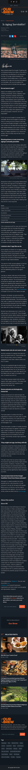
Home (3, 20)
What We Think (15, 743)
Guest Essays (20, 745)
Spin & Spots (9, 748)
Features (15, 748)
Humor (3, 748)
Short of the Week (5, 757)
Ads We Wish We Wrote (15, 751)
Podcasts (18, 757)
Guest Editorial (5, 754)
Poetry (21, 743)
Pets (9, 743)
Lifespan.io (14, 581)
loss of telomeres (21, 289)
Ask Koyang (16, 754)
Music (14, 745)
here (8, 583)
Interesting (4, 743)
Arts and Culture (5, 751)
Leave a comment (5, 30)
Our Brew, (13, 598)
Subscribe (16, 5)
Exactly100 (9, 745)
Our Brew (7, 27)
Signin (11, 5)
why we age (22, 491)
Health (20, 748)
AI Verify (13, 757)
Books (11, 754)
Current (3, 745)
